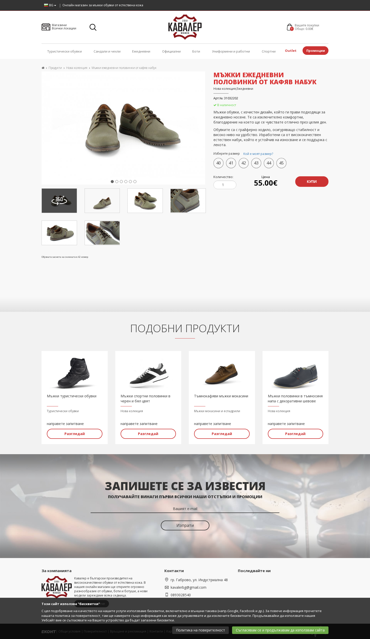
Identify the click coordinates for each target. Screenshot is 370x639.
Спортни (269, 51)
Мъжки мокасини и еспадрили (217, 411)
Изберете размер (243, 154)
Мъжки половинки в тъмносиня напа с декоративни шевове (295, 398)
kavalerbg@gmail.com (188, 587)
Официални (171, 51)
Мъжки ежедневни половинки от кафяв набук (124, 68)
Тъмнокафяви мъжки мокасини (221, 396)
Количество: (223, 177)
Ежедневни (141, 51)
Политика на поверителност (200, 630)
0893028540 (181, 594)
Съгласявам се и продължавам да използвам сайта (280, 630)
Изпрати (185, 525)
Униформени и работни (231, 51)
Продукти (55, 68)
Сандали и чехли (107, 51)
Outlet (291, 50)
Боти (196, 51)
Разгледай (74, 433)
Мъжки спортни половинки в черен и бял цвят (145, 398)
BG (51, 5)
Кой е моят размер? (258, 154)
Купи (312, 181)
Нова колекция (76, 68)
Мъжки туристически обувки (71, 396)
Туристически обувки (64, 51)
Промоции (315, 50)
